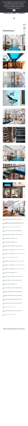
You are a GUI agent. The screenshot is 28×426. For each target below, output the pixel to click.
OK (14, 10)
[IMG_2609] (14, 303)
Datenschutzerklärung (10, 329)
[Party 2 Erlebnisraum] (9, 314)
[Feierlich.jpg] (14, 245)
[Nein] (26, 6)
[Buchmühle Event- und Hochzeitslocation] (14, 50)
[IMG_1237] (14, 299)
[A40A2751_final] (14, 219)
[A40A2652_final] (14, 197)
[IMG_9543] (14, 276)
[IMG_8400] (14, 234)
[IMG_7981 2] (14, 280)
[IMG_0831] (14, 291)
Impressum (21, 329)
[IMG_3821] (14, 310)
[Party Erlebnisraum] (9, 306)
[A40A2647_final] (14, 216)
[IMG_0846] (14, 295)
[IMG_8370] (14, 230)
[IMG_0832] (14, 287)
